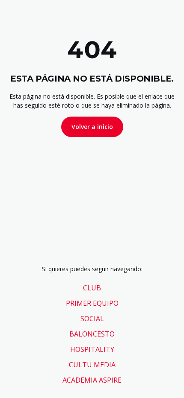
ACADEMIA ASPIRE (92, 380)
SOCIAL (92, 318)
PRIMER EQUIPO (92, 303)
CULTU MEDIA (92, 364)
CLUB (92, 288)
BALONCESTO (92, 334)
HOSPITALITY (92, 349)
